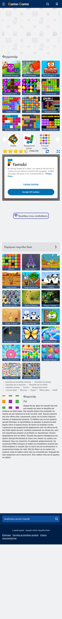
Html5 (54, 390)
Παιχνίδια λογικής (12, 387)
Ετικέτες (43, 535)
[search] (56, 519)
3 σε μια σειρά (11, 390)
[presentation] (4, 139)
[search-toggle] (47, 4)
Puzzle (26, 387)
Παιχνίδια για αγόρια (42, 382)
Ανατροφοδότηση (9, 538)
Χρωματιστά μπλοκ (39, 387)
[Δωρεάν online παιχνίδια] (18, 4)
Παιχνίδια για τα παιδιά (37, 385)
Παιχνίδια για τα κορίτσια (15, 385)
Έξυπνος (23, 390)
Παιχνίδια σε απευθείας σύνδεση (18, 382)
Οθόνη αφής (44, 390)
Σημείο (33, 390)
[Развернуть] (58, 151)
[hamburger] (3, 4)
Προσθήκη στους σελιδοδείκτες (33, 216)
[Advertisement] (27, 31)
